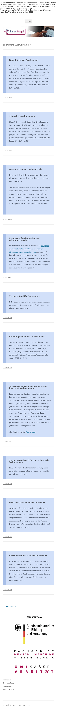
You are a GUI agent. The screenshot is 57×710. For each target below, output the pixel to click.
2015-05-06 (7, 536)
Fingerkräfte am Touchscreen (23, 60)
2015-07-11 (7, 441)
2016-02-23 (7, 97)
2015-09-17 (7, 317)
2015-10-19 (7, 219)
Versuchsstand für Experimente (24, 296)
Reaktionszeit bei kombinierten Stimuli (28, 555)
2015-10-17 (7, 277)
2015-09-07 (7, 367)
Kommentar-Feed (10, 686)
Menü (29, 21)
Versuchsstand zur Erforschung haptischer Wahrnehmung (29, 461)
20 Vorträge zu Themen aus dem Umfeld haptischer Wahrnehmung (28, 387)
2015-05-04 (7, 590)
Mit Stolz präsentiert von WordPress (16, 705)
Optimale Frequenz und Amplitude (25, 169)
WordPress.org (9, 689)
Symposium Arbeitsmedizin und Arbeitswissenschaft (24, 239)
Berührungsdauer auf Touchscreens (26, 336)
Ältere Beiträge (11, 606)
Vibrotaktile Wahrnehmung (22, 116)
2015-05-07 (7, 483)
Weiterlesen (32, 432)
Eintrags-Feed (8, 683)
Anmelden (7, 680)
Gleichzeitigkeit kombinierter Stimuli (27, 502)
